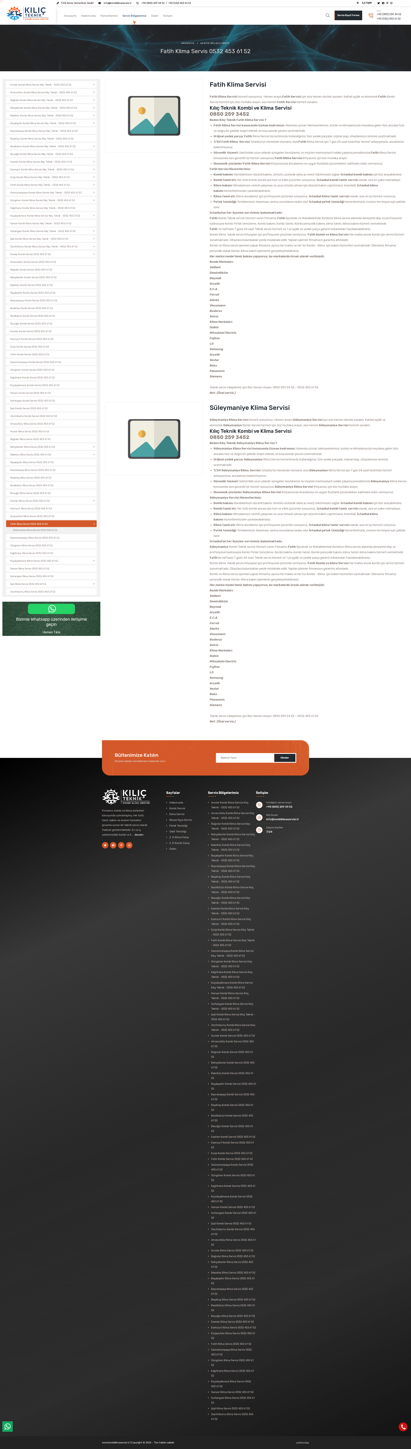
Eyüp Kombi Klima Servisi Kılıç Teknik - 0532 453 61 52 (232, 932)
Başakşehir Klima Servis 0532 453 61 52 (233, 1281)
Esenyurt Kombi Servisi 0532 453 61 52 (232, 1145)
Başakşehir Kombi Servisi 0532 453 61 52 (233, 1086)
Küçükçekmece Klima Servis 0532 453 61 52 (231, 1384)
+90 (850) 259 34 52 (153, 3)
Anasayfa (70, 15)
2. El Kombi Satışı (179, 843)
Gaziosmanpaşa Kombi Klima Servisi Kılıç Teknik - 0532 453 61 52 (232, 953)
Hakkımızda (88, 15)
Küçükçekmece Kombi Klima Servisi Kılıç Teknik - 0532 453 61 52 (232, 985)
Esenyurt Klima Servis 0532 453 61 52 (233, 1327)
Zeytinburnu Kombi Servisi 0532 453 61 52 (233, 1232)
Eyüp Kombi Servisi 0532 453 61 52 (232, 1153)
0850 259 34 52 (283, 387)
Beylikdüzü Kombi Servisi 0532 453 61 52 (232, 1118)
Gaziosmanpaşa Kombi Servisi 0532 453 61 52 (232, 1167)
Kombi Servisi (177, 808)
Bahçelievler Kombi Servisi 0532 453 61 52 (232, 1065)
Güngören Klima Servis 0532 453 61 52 (232, 1363)
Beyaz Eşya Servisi (180, 819)
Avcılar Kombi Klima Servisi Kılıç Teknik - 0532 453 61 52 (230, 805)
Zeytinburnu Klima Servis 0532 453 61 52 (232, 1417)
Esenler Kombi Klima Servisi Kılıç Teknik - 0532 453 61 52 (230, 911)
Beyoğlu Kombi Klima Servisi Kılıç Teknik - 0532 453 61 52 (230, 900)
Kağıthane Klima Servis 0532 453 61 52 (232, 1373)
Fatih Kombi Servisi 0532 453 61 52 (232, 1159)
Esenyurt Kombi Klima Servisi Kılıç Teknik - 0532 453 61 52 (231, 921)
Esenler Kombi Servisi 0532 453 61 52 (233, 1136)
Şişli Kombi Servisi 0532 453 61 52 (231, 1223)
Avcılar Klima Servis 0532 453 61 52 (232, 1250)
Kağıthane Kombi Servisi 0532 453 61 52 (233, 1188)
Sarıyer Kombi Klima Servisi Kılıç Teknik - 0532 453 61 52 (230, 996)
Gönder (284, 757)
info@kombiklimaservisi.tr (117, 3)
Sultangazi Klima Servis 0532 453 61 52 (233, 1400)
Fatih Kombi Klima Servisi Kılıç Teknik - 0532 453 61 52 (233, 943)
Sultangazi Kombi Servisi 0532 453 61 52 (233, 1215)
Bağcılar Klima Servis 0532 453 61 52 (233, 1256)
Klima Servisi (176, 814)
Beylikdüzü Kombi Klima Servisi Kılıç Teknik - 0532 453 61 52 (232, 890)
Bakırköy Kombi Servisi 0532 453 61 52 (232, 1076)
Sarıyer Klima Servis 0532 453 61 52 (232, 1392)
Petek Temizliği (178, 825)
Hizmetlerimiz (109, 15)
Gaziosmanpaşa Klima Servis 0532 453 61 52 (231, 1352)
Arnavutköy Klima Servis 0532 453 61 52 (233, 1242)
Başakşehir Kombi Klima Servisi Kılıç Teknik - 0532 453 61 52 (232, 858)
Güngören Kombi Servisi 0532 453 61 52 (233, 1178)
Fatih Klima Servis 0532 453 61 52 (231, 1343)
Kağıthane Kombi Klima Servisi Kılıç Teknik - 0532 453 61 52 (232, 974)
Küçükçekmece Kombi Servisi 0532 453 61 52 (232, 1199)
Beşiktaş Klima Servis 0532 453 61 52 (233, 1299)
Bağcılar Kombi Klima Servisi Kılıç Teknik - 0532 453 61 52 (230, 826)
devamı (139, 834)
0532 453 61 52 (307, 387)
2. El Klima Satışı (179, 837)
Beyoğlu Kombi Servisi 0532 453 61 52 (232, 1129)
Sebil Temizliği (177, 831)
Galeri (154, 15)
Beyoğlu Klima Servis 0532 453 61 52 (233, 1316)
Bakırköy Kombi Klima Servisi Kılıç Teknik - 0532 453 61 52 (230, 847)
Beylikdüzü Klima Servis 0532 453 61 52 (233, 1308)
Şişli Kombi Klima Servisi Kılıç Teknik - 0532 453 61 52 (233, 1017)
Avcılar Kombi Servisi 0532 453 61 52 (233, 1035)
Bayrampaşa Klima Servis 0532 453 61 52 (232, 1291)
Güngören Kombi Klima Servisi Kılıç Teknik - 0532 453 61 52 (231, 964)
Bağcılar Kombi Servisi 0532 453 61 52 (232, 1054)
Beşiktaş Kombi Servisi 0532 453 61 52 (232, 1107)
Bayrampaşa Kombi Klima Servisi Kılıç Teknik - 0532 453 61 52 (233, 869)
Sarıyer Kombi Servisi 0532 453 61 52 (233, 1207)
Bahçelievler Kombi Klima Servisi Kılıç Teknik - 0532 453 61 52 (233, 837)
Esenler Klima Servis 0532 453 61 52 (232, 1321)
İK (358, 3)
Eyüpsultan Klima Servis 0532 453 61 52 (233, 1336)
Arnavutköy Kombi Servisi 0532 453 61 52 (232, 1044)
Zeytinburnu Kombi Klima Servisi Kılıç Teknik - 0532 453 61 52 (233, 1027)
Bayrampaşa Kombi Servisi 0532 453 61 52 (232, 1097)
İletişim (367, 3)
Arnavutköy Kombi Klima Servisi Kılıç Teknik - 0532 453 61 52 (232, 816)
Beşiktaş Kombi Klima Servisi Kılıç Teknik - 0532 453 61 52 (230, 879)
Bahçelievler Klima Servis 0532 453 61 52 (232, 1264)
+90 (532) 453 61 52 (179, 3)
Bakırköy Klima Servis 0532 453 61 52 (233, 1272)
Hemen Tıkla (51, 632)
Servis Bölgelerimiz (134, 15)
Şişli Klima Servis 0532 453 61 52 (230, 1408)
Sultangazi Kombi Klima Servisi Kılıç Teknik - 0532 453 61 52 (232, 1006)
